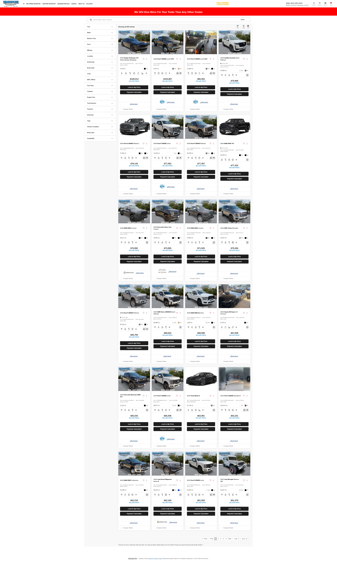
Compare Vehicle (128, 109)
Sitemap (156, 558)
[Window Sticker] (180, 73)
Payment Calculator (134, 92)
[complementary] (331, 557)
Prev (211, 538)
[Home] (23, 3)
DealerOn (151, 558)
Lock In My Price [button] (134, 87)
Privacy (160, 558)
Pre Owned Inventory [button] (33, 4)
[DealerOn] (132, 558)
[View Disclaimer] (146, 73)
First (205, 538)
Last (236, 538)
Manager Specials (63, 4)
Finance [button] (74, 4)
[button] (148, 42)
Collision (89, 4)
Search (243, 19)
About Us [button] (81, 4)
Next (230, 538)
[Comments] (177, 73)
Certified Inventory (49, 4)
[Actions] (146, 58)
